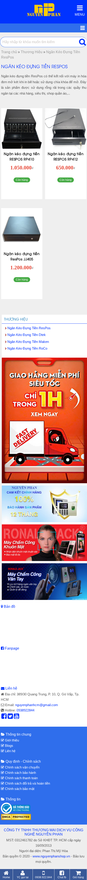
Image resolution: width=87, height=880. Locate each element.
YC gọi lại (23, 877)
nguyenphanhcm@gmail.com (36, 705)
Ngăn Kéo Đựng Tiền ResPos (29, 328)
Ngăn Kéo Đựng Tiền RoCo (27, 348)
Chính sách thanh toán (21, 778)
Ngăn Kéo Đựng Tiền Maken (28, 342)
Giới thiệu (11, 740)
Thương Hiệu (16, 319)
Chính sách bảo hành (20, 772)
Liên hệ (11, 688)
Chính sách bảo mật (19, 789)
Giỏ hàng (78, 877)
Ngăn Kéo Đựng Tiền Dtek (26, 335)
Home (6, 877)
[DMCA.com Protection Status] (16, 816)
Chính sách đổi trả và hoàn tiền (27, 783)
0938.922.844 (43, 877)
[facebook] (4, 717)
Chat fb (62, 877)
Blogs (8, 745)
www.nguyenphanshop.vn (51, 856)
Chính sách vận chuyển (21, 767)
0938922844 (25, 710)
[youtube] (16, 717)
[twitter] (10, 717)
